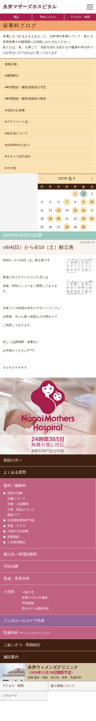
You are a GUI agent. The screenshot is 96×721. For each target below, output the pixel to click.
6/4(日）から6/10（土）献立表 (40, 247)
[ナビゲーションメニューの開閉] (90, 7)
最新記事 (11, 64)
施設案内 (10, 657)
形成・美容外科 (16, 578)
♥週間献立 (12, 75)
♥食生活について (16, 133)
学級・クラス (16, 526)
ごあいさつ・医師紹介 (22, 645)
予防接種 (28, 603)
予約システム (48, 17)
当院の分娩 (14, 493)
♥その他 (10, 168)
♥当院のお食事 (15, 110)
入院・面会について (20, 509)
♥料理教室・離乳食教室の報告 (25, 98)
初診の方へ (12, 460)
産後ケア (13, 515)
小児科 (9, 592)
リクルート (9, 695)
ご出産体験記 (16, 542)
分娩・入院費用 (17, 504)
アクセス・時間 (80, 17)
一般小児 (28, 592)
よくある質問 (14, 472)
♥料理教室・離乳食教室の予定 (25, 87)
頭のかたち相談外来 (35, 608)
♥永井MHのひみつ (17, 145)
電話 (16, 17)
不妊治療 (10, 566)
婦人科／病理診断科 (20, 554)
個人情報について (63, 685)
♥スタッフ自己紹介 (18, 156)
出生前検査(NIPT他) (20, 520)
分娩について (16, 498)
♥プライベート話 (16, 121)
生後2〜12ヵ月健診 (35, 597)
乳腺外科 (26, 633)
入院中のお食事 (17, 531)
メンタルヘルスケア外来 (24, 621)
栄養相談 (13, 536)
